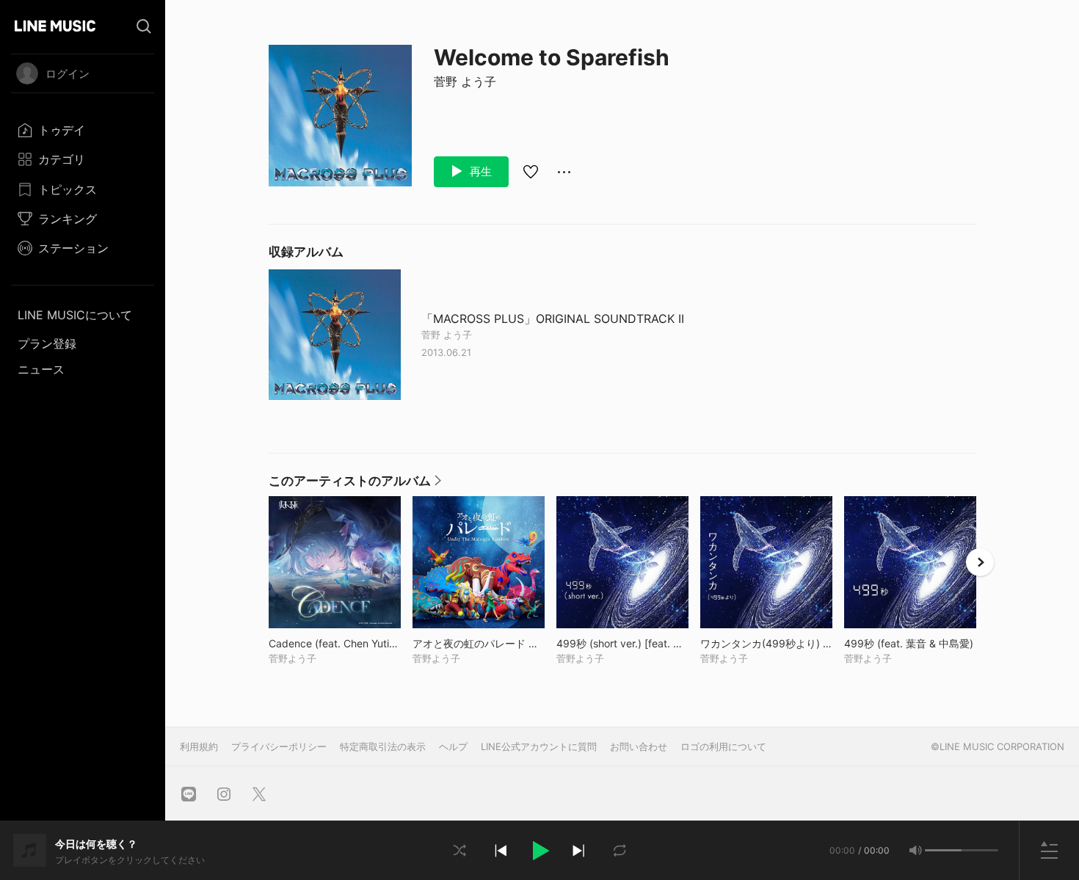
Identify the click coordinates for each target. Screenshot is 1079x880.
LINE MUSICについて (75, 315)
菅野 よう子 (465, 81)
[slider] (943, 850)
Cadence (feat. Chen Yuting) (335, 643)
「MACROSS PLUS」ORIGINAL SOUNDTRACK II (552, 319)
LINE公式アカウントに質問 (539, 746)
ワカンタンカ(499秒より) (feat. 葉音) (766, 643)
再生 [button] (479, 171)
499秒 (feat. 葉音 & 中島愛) (910, 643)
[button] (539, 850)
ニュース (41, 369)
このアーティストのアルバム (355, 484)
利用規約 (199, 746)
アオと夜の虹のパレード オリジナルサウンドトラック (479, 643)
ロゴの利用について (723, 746)
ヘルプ (453, 746)
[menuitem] (82, 130)
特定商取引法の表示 (383, 746)
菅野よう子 (292, 658)
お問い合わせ (638, 746)
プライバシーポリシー (279, 746)
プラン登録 (47, 343)
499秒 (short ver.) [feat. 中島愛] (622, 643)
